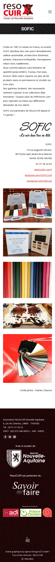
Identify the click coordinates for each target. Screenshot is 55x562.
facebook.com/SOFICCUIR (38, 175)
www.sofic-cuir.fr (43, 169)
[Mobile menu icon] (50, 12)
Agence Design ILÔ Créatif (36, 551)
